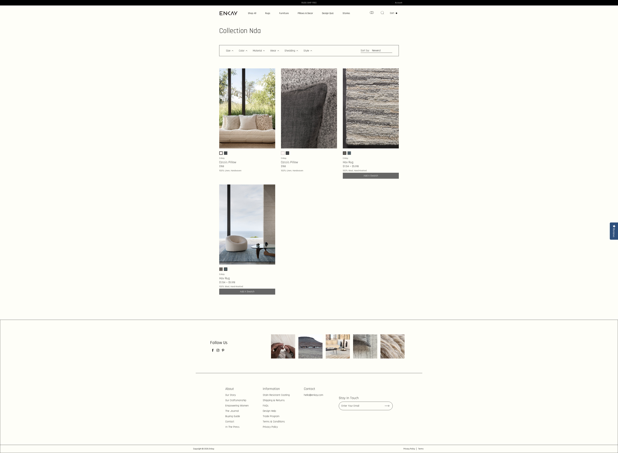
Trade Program (271, 416)
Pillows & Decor (305, 13)
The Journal (232, 411)
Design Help (269, 411)
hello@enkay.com (313, 395)
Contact (229, 421)
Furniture (284, 13)
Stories (346, 13)
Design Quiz (328, 13)
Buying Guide (232, 416)
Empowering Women (237, 405)
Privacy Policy (270, 427)
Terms (421, 449)
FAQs (265, 405)
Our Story (230, 395)
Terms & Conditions (274, 421)
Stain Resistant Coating (276, 395)
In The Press (232, 427)
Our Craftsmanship (235, 400)
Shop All (252, 13)
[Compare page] (371, 13)
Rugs (267, 13)
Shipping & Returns (274, 400)
